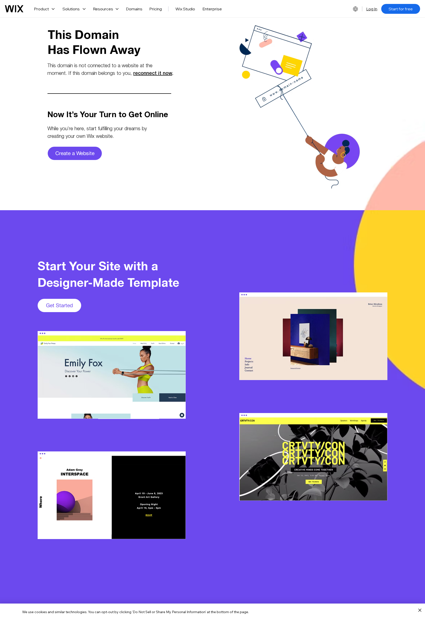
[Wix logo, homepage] (14, 9)
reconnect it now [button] (152, 73)
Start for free (401, 8)
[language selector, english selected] (355, 9)
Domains (134, 8)
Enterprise (212, 8)
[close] (420, 610)
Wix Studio (185, 8)
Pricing (155, 8)
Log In (371, 8)
